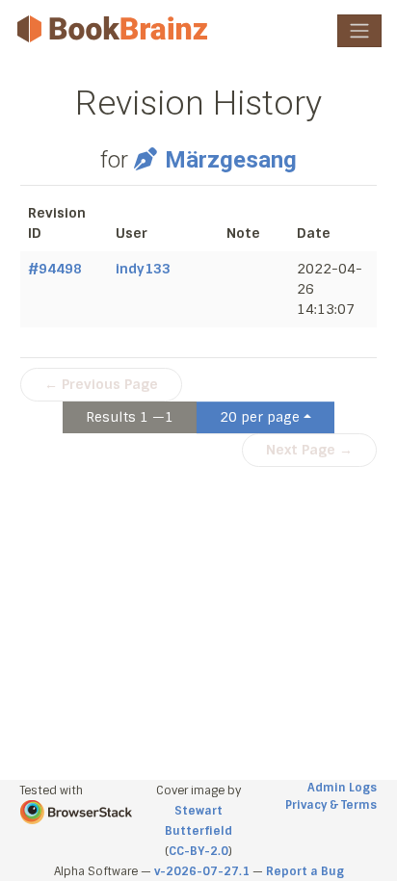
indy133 (143, 268)
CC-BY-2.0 (198, 851)
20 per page (260, 417)
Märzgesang (230, 159)
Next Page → (309, 449)
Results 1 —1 (129, 417)
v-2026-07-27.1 (202, 871)
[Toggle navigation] (359, 30)
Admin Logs (342, 787)
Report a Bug (305, 871)
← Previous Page (101, 384)
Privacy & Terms (331, 805)
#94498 (55, 268)
